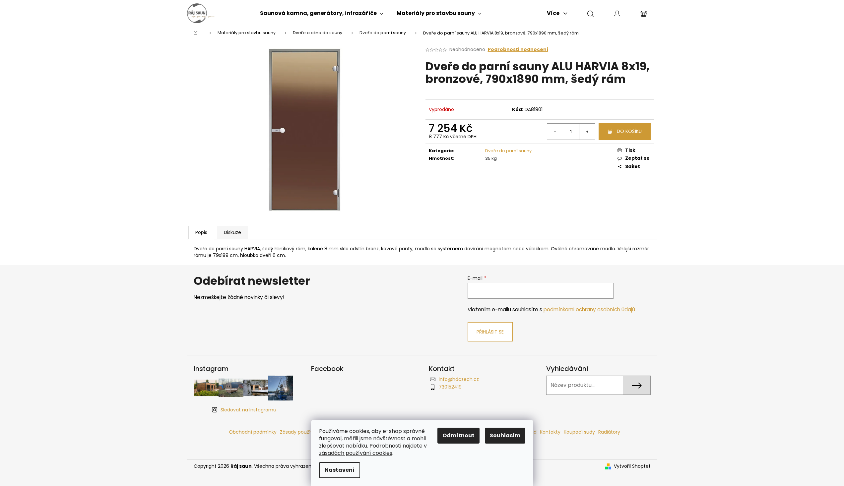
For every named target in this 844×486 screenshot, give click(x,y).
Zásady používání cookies (309, 432)
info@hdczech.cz (459, 379)
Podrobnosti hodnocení (518, 49)
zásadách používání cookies (355, 453)
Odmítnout (458, 435)
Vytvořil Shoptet (632, 466)
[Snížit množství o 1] (555, 132)
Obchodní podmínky (253, 432)
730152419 (450, 387)
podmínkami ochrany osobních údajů (589, 309)
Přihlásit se (490, 332)
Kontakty (550, 432)
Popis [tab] (201, 232)
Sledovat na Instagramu (248, 409)
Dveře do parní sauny (508, 151)
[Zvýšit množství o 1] (587, 132)
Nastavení (340, 470)
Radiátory (609, 432)
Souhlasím (505, 435)
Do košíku (629, 131)
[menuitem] (321, 13)
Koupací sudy (579, 432)
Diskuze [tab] (232, 232)
